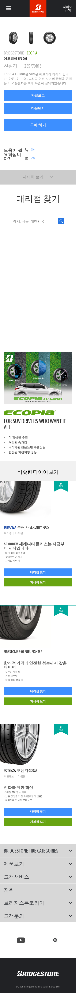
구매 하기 (38, 125)
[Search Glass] (61, 221)
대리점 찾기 (38, 572)
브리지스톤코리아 (24, 903)
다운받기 (38, 108)
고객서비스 (16, 877)
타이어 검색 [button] (67, 8)
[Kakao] (55, 940)
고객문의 (14, 916)
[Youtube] (21, 940)
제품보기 (14, 864)
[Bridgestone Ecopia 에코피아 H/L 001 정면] (31, 37)
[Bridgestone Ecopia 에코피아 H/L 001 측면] (49, 37)
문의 (32, 149)
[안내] (8, 8)
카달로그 (38, 95)
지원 (9, 890)
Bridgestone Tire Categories (31, 850)
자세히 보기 (38, 582)
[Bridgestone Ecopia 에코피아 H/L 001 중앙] (13, 37)
